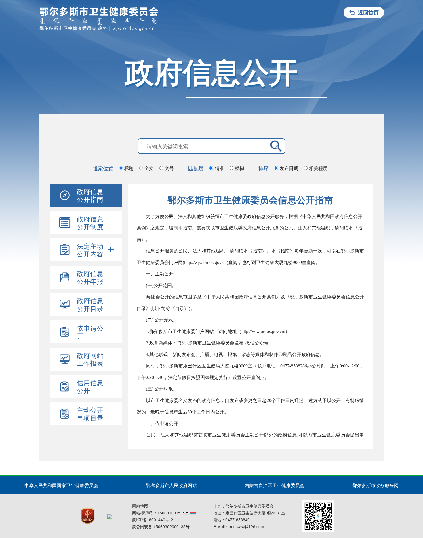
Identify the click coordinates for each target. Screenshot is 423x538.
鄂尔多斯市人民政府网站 (171, 485)
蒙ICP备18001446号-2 (152, 519)
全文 (149, 168)
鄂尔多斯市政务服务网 (375, 485)
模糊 (239, 168)
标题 (129, 168)
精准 (219, 168)
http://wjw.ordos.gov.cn (205, 262)
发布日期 (289, 168)
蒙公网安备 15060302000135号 (161, 526)
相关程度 (318, 168)
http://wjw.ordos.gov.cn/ (263, 331)
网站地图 (140, 506)
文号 (169, 168)
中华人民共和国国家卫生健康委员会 (61, 485)
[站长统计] (189, 513)
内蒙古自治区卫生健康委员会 (274, 485)
